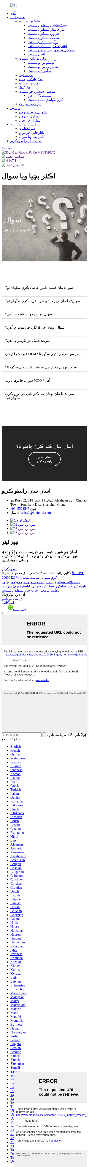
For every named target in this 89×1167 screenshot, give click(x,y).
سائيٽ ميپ (31, 577)
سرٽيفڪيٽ (27, 128)
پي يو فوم (26, 75)
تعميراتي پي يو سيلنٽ (43, 67)
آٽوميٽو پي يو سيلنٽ (41, 62)
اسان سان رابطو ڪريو (26, 141)
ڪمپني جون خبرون (33, 112)
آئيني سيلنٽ (36, 54)
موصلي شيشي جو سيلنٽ (37, 91)
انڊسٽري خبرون (30, 116)
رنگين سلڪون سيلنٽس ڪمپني (53, 586)
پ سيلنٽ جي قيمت (38, 582)
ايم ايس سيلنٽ (29, 83)
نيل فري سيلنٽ (30, 104)
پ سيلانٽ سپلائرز (67, 582)
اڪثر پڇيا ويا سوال (32, 137)
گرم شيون (49, 577)
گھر (13, 13)
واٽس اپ (19, 609)
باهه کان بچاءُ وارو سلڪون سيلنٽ (52, 50)
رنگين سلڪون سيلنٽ (43, 42)
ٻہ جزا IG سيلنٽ (39, 95)
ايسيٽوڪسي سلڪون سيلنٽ (48, 25)
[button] (44, 459)
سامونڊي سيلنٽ (39, 71)
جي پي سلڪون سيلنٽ (44, 33)
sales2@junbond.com (36, 513)
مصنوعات (17, 17)
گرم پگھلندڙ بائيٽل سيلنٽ (45, 100)
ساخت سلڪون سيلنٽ (44, 38)
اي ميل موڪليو (12, 598)
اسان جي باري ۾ (23, 124)
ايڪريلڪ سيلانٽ (31, 79)
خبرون (15, 108)
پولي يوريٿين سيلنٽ (33, 58)
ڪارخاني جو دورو (31, 132)
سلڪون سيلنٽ (30, 21)
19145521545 (19, 508)
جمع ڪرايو (9, 569)
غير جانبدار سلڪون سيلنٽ (46, 29)
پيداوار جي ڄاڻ (29, 120)
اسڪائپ (8, 603)
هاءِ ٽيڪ (24, 87)
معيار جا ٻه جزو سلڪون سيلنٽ (24, 590)
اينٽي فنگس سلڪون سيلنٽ (47, 46)
